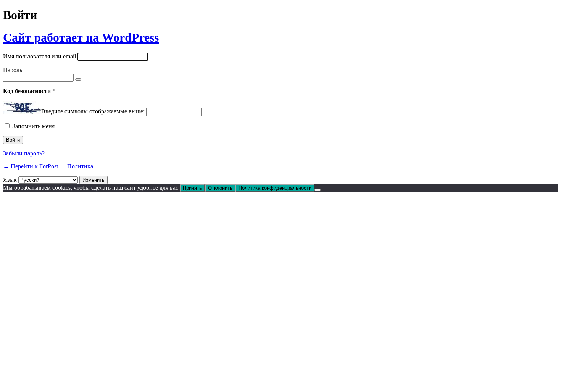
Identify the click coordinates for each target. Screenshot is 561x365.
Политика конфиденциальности (275, 188)
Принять (192, 188)
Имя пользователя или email (39, 56)
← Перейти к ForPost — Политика (48, 166)
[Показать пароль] (78, 79)
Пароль (12, 70)
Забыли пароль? (24, 153)
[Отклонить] (317, 190)
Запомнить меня (33, 126)
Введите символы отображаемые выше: (93, 111)
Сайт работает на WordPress (81, 37)
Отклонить (220, 188)
